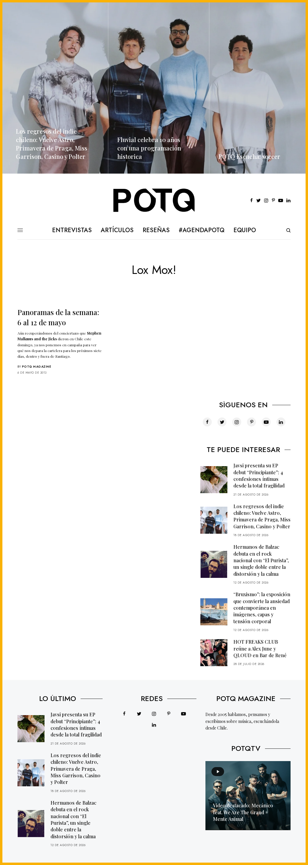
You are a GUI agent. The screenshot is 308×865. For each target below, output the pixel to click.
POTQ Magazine (36, 366)
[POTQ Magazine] (154, 201)
